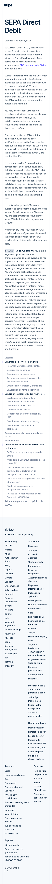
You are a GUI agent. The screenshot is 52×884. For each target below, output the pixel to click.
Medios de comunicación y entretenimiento (36, 652)
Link (7, 617)
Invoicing (9, 609)
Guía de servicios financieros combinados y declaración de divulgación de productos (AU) (22, 471)
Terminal (9, 661)
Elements (9, 593)
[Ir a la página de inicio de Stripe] (8, 530)
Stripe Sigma (11, 653)
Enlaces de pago (13, 629)
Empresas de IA (36, 616)
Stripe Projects (35, 751)
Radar (7, 641)
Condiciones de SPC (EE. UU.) (21, 405)
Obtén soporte (12, 844)
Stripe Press (40, 790)
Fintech (32, 628)
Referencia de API (37, 731)
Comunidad (10, 783)
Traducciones (12, 440)
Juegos (32, 632)
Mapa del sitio (11, 814)
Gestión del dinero (37, 604)
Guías (7, 770)
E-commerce (34, 565)
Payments (10, 633)
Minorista (33, 678)
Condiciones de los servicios (21, 373)
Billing (7, 565)
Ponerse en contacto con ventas (40, 798)
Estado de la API (36, 735)
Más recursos (11, 833)
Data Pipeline (11, 589)
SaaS (30, 612)
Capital (8, 569)
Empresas (33, 546)
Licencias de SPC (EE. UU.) (19, 409)
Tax (6, 657)
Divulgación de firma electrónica (23, 389)
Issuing (8, 613)
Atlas (7, 553)
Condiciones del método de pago (23, 421)
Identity (8, 605)
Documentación (36, 727)
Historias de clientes (15, 774)
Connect (9, 581)
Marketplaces (35, 600)
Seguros (32, 644)
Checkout (9, 573)
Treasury (9, 665)
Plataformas (34, 608)
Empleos (38, 778)
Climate (8, 577)
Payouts (9, 637)
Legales (9, 357)
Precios (8, 549)
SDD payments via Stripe (33, 65)
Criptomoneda (12, 585)
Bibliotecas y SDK (37, 747)
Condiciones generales (18, 369)
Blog (7, 778)
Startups (32, 550)
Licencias (9, 809)
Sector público (35, 674)
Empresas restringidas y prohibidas (24, 385)
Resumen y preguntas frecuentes (24, 365)
